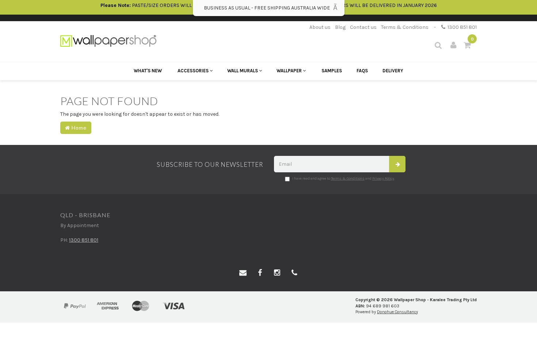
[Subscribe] (397, 164)
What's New (148, 70)
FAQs (362, 70)
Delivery (392, 70)
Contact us (363, 27)
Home (78, 127)
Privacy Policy (383, 178)
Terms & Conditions (405, 27)
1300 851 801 (461, 27)
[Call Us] (294, 273)
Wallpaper (290, 70)
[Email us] (243, 273)
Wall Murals (243, 70)
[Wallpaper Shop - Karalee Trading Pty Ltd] (108, 40)
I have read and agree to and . (343, 178)
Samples (331, 70)
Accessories (194, 70)
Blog (340, 27)
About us (320, 27)
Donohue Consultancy (397, 312)
